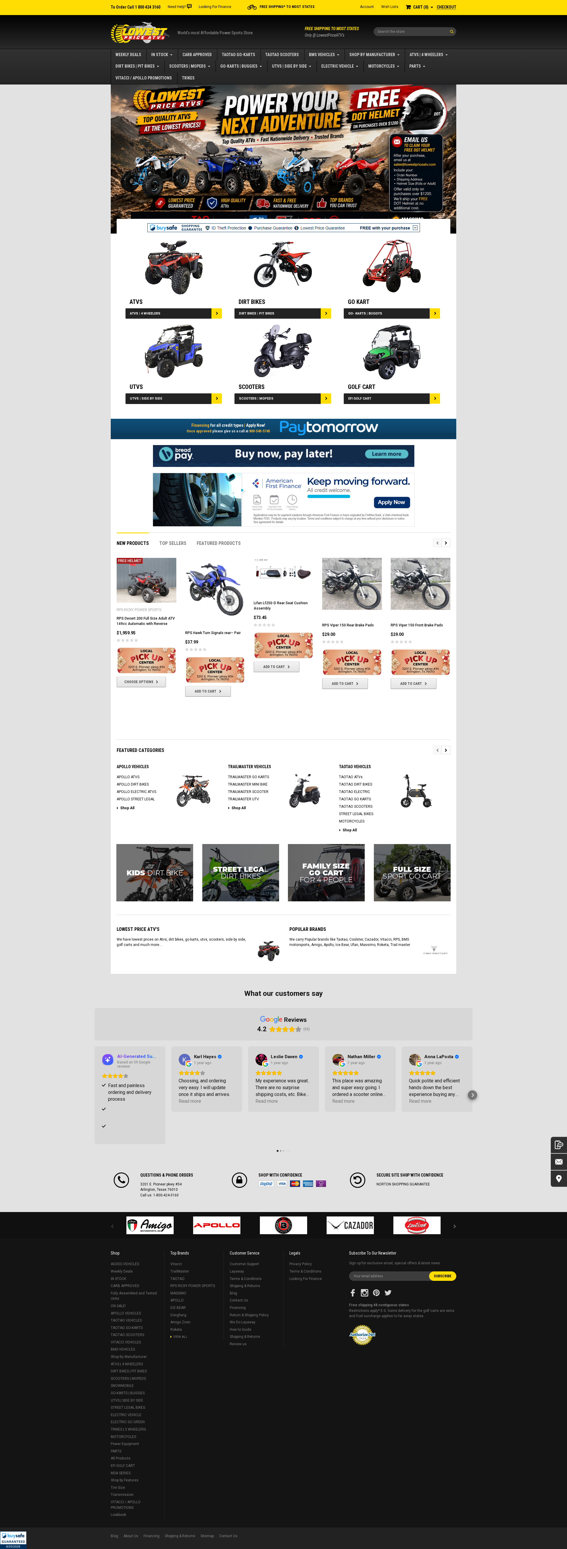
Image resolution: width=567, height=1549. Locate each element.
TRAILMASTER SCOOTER (248, 792)
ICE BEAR (178, 1308)
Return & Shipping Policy (249, 1315)
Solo (321, 1183)
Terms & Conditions (246, 1279)
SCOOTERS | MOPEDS (187, 66)
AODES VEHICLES (125, 1264)
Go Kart (358, 301)
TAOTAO (177, 1279)
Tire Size (118, 1488)
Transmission (122, 1495)
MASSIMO (178, 1293)
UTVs (136, 386)
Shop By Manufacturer (372, 54)
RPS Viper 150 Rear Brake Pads (348, 625)
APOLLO (177, 1300)
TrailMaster (179, 1271)
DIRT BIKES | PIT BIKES (135, 66)
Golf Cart (361, 386)
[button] (13, 1540)
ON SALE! (118, 1306)
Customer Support (244, 1264)
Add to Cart (205, 691)
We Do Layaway (242, 1322)
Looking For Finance (215, 7)
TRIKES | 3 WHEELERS (128, 1429)
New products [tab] (133, 543)
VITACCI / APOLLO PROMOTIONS (143, 78)
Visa (282, 1183)
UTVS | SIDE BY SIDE (289, 66)
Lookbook (118, 1515)
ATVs (136, 301)
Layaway (237, 1271)
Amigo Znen (180, 1322)
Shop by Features (125, 1480)
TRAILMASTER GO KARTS (248, 777)
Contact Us (239, 1300)
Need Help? (177, 7)
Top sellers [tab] (172, 543)
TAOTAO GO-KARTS (238, 54)
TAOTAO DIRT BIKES (355, 784)
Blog (233, 1293)
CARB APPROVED (197, 54)
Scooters (252, 386)
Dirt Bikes (252, 301)
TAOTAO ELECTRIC (354, 792)
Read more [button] (190, 1101)
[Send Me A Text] (559, 1145)
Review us (238, 1344)
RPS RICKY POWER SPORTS (192, 1286)
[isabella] (216, 1225)
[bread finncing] (283, 456)
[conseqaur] (417, 1225)
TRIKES (188, 78)
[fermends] (350, 1225)
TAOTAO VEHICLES (126, 1320)
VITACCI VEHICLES (126, 1342)
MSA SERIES (121, 1473)
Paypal (266, 1183)
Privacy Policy (300, 1264)
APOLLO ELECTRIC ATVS (136, 792)
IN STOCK (159, 54)
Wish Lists (389, 7)
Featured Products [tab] (219, 543)
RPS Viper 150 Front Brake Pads (417, 625)
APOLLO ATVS (128, 777)
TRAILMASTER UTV (243, 799)
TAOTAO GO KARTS (355, 799)
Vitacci (176, 1264)
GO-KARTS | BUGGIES (239, 66)
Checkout (446, 7)
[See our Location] (559, 1178)
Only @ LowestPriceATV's (332, 32)
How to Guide (240, 1330)
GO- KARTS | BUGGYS (365, 313)
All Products (121, 1458)
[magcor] (283, 1225)
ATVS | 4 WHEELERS (426, 54)
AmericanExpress (308, 1183)
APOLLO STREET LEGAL (136, 799)
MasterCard (295, 1183)
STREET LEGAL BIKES (356, 814)
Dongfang (178, 1315)
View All (180, 1337)
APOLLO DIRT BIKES (133, 784)
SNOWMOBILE (122, 1386)
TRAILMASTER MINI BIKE (248, 784)
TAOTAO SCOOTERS (282, 54)
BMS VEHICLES (322, 54)
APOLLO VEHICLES (126, 1313)
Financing (238, 1308)
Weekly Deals (128, 54)
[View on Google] (184, 1060)
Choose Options (138, 682)
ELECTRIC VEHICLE (337, 66)
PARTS (415, 66)
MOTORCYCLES (381, 66)
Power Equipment (125, 1444)
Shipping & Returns (245, 1286)
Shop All (127, 808)
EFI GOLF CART (359, 398)
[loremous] (150, 1225)
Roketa (176, 1330)
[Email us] (559, 1162)
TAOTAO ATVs (351, 777)
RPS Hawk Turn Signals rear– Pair (213, 633)
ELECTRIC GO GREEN (128, 1422)
